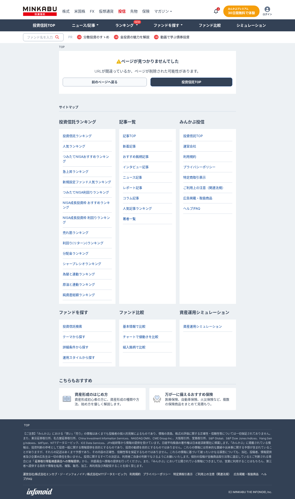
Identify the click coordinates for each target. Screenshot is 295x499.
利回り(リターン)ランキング (83, 243)
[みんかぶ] (40, 11)
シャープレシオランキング (82, 264)
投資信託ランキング (77, 136)
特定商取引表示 (194, 177)
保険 (146, 11)
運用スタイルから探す (79, 357)
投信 (122, 11)
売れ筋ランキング (75, 233)
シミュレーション (251, 25)
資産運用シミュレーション (202, 326)
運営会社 (189, 146)
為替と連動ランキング (79, 274)
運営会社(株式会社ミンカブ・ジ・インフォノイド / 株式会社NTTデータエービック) (75, 474)
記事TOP (129, 136)
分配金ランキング (75, 253)
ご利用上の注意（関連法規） (204, 188)
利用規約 (189, 157)
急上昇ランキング (75, 171)
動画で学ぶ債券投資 (174, 37)
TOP (62, 47)
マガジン (161, 11)
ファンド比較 (210, 25)
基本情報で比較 (134, 326)
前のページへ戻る (105, 82)
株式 (66, 11)
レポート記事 (132, 188)
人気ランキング (74, 146)
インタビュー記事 (136, 167)
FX (92, 11)
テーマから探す (74, 337)
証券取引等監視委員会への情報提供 (57, 461)
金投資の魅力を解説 (134, 37)
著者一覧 (129, 219)
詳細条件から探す (75, 347)
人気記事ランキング (137, 208)
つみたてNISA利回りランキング (86, 192)
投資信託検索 (72, 326)
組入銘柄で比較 (134, 347)
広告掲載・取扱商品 (197, 198)
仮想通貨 (106, 11)
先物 (134, 11)
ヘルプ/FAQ (191, 208)
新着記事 (129, 146)
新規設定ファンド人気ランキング (87, 182)
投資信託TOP (44, 25)
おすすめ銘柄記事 (136, 157)
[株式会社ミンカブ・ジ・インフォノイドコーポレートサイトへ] (39, 492)
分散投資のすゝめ (96, 37)
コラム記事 (131, 198)
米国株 (79, 11)
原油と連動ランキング (79, 284)
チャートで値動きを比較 (140, 337)
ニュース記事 (132, 177)
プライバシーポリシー (199, 167)
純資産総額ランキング (79, 295)
